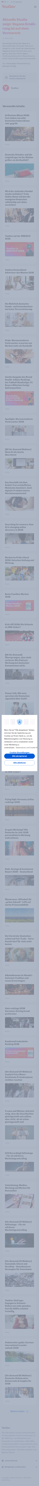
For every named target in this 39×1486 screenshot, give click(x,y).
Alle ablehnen (19, 763)
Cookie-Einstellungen (19, 753)
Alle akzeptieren (19, 756)
